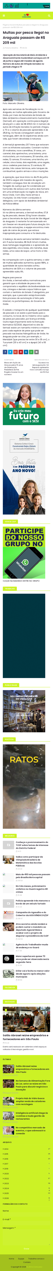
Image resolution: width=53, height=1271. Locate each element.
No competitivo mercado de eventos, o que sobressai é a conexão (30, 1130)
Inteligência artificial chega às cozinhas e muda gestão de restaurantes (32, 1116)
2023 (27, 1183)
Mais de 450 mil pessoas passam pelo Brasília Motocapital (33, 876)
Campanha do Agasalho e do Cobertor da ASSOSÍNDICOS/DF (32, 914)
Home (11, 1259)
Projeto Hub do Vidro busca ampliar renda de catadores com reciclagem (30, 1101)
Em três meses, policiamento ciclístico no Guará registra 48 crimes (32, 889)
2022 (27, 1178)
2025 (27, 1193)
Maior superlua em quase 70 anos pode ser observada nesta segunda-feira (32, 959)
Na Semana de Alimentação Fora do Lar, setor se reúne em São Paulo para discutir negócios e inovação (33, 1085)
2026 (27, 1198)
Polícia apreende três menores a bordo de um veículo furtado (33, 902)
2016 (27, 1159)
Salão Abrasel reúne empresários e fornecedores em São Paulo (25, 1037)
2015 (27, 1154)
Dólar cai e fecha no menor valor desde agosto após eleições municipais (33, 973)
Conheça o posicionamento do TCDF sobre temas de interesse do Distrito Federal (32, 845)
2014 (27, 1149)
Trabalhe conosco (36, 1259)
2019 (26, 1168)
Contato (27, 1262)
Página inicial (9, 25)
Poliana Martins (11, 48)
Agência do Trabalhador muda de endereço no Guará (32, 946)
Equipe (21, 1259)
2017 (26, 1163)
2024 (27, 1188)
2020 (27, 1173)
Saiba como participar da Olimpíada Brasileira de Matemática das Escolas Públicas (29, 861)
